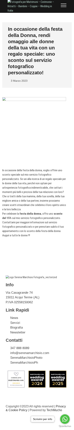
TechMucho (54, 410)
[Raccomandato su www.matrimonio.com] (16, 372)
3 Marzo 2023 (19, 80)
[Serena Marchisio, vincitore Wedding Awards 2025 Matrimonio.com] (57, 372)
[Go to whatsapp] (65, 419)
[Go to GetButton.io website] (65, 426)
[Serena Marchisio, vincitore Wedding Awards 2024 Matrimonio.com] (37, 372)
